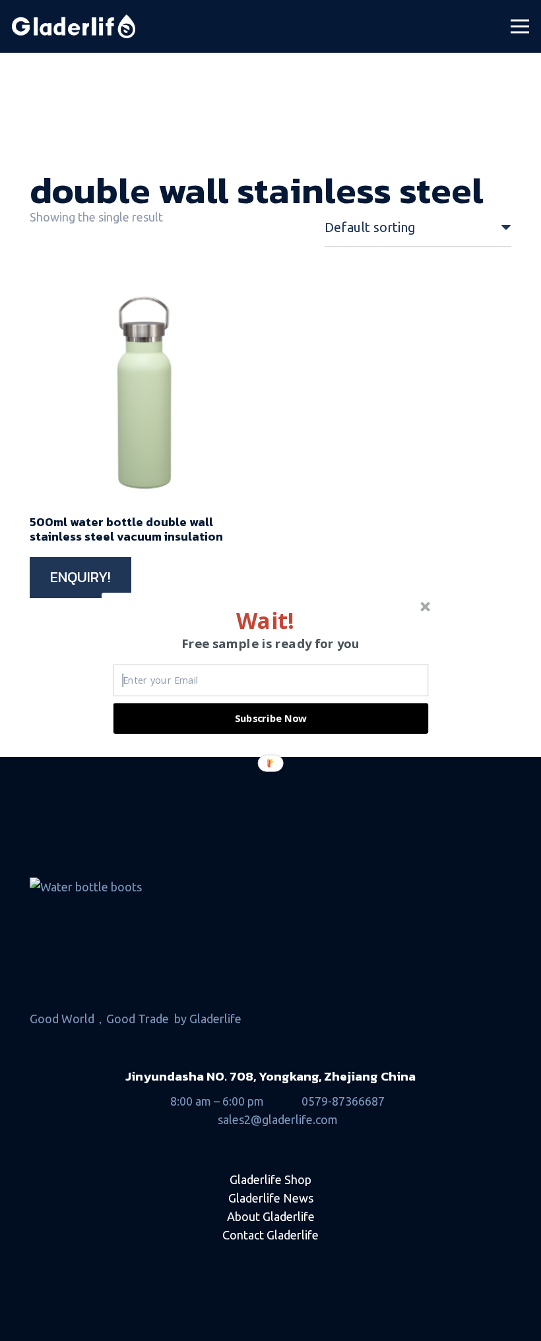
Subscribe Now (271, 718)
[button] (264, 620)
